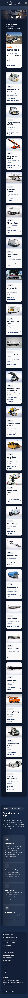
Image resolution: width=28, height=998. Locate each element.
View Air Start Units (11, 231)
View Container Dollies (12, 657)
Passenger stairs (7, 957)
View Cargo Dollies (13, 626)
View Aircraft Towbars (11, 563)
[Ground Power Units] (14, 242)
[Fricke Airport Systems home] (14, 3)
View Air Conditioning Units (13, 331)
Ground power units (8, 955)
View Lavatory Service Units (11, 365)
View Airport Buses (11, 688)
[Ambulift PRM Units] (14, 479)
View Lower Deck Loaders (12, 467)
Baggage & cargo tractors (10, 940)
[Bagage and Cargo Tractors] (14, 110)
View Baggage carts (11, 595)
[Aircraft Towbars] (14, 543)
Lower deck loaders (8, 952)
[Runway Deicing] (14, 699)
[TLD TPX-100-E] (14, 38)
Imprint (5, 973)
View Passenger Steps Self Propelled (12, 399)
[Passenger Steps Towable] (14, 411)
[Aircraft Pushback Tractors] (14, 77)
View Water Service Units (11, 298)
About (4, 968)
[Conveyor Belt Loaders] (14, 144)
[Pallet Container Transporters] (14, 764)
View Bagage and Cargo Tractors (12, 133)
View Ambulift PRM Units (13, 500)
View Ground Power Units (13, 264)
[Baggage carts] (14, 575)
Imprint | (5, 992)
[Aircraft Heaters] (14, 511)
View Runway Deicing (11, 720)
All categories (7, 960)
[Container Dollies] (14, 636)
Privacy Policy (11, 992)
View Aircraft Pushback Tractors (13, 99)
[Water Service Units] (14, 275)
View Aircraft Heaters (11, 532)
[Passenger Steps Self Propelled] (14, 376)
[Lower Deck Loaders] (14, 445)
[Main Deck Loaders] (14, 177)
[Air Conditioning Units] (14, 309)
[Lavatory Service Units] (14, 342)
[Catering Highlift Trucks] (14, 731)
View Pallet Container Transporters (11, 787)
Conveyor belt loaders (9, 942)
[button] (26, 3)
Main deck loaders (8, 945)
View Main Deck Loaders (12, 199)
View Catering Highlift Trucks (11, 753)
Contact (5, 970)
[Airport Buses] (14, 668)
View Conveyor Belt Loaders (13, 166)
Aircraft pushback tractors (10, 937)
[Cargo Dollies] (14, 606)
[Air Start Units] (14, 211)
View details (11, 65)
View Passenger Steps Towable (12, 433)
